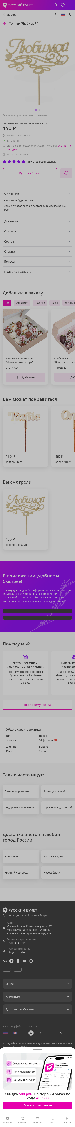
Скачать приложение (37, 1105)
